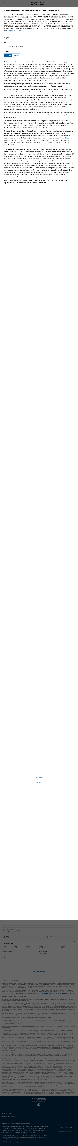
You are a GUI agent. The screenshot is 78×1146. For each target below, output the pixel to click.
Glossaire (22, 1017)
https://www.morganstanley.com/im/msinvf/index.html (56, 993)
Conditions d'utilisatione (64, 1131)
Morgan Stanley (6, 1113)
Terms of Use (64, 138)
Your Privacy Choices (64, 1127)
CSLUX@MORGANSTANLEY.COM (16, 31)
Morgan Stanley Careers (8, 1117)
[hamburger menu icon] (4, 3)
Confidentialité (62, 1124)
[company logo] (38, 3)
